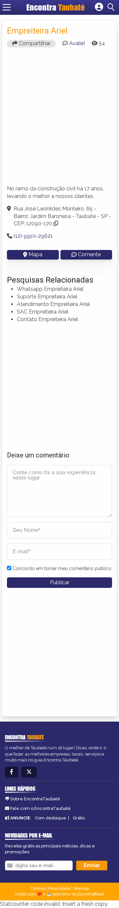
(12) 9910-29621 (33, 236)
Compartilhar (34, 43)
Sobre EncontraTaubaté (35, 798)
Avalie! (77, 43)
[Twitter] (29, 772)
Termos (37, 888)
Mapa (35, 254)
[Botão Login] (99, 7)
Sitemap (81, 888)
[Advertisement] (59, 119)
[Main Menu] (6, 7)
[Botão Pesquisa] (112, 7)
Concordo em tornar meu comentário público (62, 568)
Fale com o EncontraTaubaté (40, 808)
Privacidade (59, 888)
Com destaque (50, 817)
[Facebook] (11, 772)
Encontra (55, 7)
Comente (89, 254)
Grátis (79, 817)
